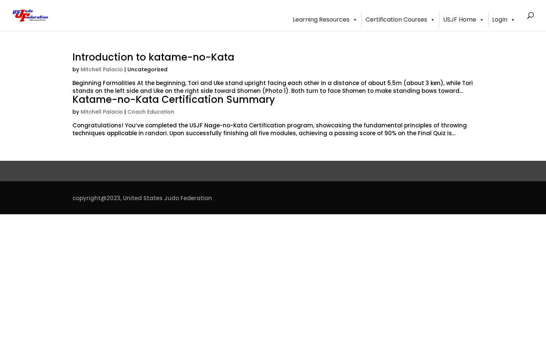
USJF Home (459, 19)
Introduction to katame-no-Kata (153, 57)
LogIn (499, 19)
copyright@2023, (96, 198)
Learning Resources (321, 19)
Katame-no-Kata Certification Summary (173, 99)
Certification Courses (396, 19)
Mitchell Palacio (102, 69)
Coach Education (150, 111)
